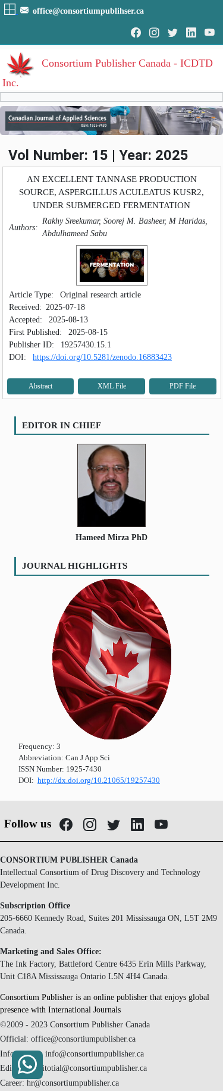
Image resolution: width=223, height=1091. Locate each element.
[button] (11, 11)
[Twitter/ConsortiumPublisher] (173, 33)
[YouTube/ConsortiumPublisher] (209, 33)
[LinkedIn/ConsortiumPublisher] (191, 33)
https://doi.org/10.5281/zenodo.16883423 (102, 357)
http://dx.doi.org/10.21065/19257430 (98, 780)
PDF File (182, 386)
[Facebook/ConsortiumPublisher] (136, 33)
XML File (112, 386)
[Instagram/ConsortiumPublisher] (154, 33)
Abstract (40, 386)
